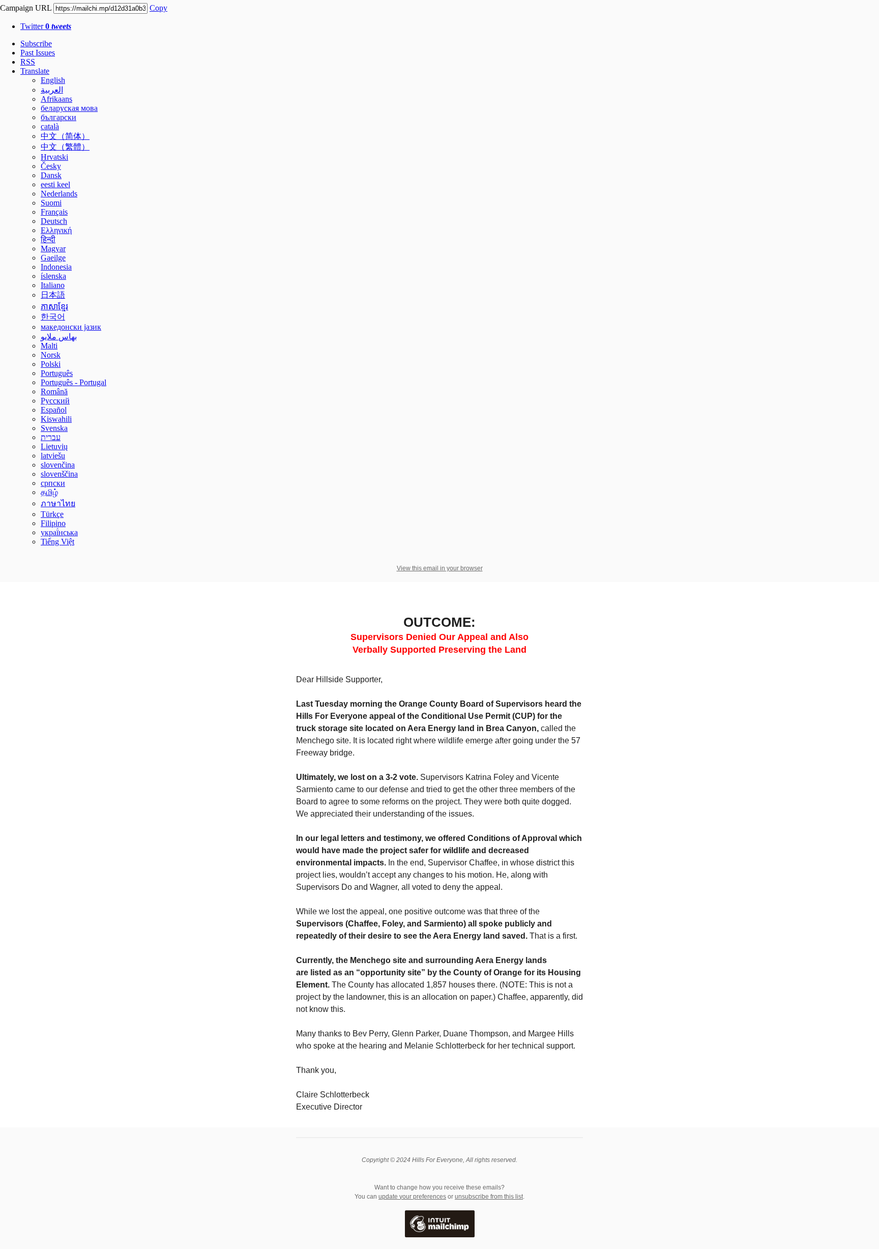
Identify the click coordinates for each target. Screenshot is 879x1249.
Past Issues (37, 52)
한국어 (53, 316)
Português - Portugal (73, 382)
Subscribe (36, 43)
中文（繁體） (65, 146)
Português (57, 373)
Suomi (51, 202)
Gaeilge (53, 257)
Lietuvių (54, 446)
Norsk (51, 355)
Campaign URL (25, 8)
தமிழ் (49, 492)
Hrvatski (54, 157)
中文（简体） (65, 136)
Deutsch (54, 221)
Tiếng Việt (57, 541)
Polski (51, 364)
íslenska (53, 276)
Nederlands (59, 193)
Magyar (53, 248)
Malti (49, 345)
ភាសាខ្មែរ (54, 306)
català (50, 126)
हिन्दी (48, 239)
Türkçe (52, 514)
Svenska (54, 428)
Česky (51, 166)
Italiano (53, 285)
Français (54, 212)
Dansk (51, 175)
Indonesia (56, 267)
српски (53, 483)
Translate (34, 71)
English (53, 80)
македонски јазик (71, 327)
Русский (55, 400)
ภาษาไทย (58, 503)
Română (54, 391)
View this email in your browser (440, 568)
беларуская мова (69, 108)
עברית (51, 437)
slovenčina (58, 464)
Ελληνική (56, 230)
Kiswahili (56, 419)
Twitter (45, 26)
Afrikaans (56, 99)
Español (54, 409)
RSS (27, 61)
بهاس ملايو (59, 336)
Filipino (53, 523)
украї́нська (59, 532)
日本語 (53, 295)
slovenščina (59, 474)
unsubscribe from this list (489, 1196)
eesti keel (55, 184)
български (58, 117)
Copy (158, 8)
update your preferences (412, 1196)
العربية (52, 89)
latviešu (53, 455)
